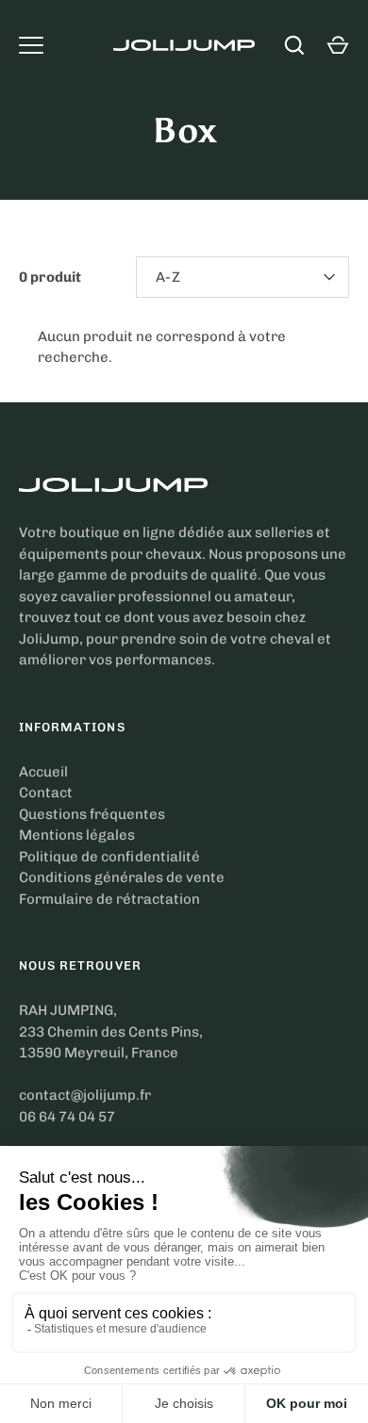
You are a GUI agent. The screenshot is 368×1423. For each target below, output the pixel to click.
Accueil (43, 771)
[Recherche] (294, 45)
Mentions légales (77, 834)
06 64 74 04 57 (67, 1116)
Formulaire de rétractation (109, 899)
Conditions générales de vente (122, 877)
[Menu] (31, 45)
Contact (46, 792)
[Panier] (338, 45)
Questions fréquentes (92, 814)
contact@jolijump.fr (85, 1095)
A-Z (168, 277)
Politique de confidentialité (109, 856)
